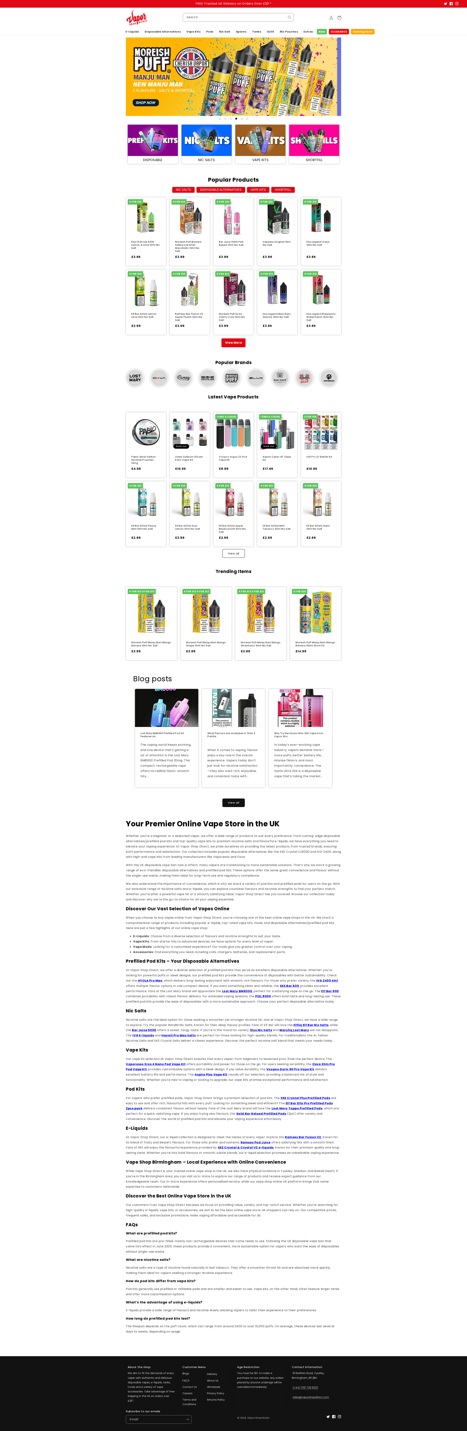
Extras (308, 31)
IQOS (270, 31)
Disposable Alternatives (163, 31)
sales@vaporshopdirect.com (311, 1397)
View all (233, 553)
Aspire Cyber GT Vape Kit (277, 458)
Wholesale (213, 1387)
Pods (209, 31)
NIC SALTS (183, 189)
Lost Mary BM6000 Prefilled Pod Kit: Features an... (162, 735)
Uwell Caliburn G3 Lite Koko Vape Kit (189, 458)
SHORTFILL (283, 189)
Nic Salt (224, 31)
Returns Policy (216, 1400)
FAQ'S (186, 1380)
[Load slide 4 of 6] (236, 118)
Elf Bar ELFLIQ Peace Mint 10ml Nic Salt (143, 527)
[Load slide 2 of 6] (225, 118)
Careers (187, 1393)
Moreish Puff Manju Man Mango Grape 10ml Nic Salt (206, 644)
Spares (241, 31)
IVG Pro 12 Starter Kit (319, 456)
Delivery (212, 1374)
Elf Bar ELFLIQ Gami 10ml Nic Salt (318, 527)
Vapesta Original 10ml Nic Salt (277, 243)
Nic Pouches (289, 31)
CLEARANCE (339, 31)
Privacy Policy (215, 1393)
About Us (212, 1380)
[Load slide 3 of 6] (231, 118)
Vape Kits (193, 31)
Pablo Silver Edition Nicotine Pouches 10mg (143, 460)
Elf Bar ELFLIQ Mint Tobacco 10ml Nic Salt (277, 527)
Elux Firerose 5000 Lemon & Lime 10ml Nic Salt (145, 245)
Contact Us (189, 1387)
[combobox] (238, 17)
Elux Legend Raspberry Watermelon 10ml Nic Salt (321, 317)
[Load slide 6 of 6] (247, 118)
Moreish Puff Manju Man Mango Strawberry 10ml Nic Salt (261, 644)
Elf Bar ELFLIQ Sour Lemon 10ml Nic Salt (187, 527)
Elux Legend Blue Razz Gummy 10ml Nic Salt (277, 316)
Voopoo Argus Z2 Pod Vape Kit (233, 458)
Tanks (256, 31)
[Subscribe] (187, 1419)
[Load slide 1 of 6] (220, 118)
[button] (132, 31)
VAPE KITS (258, 189)
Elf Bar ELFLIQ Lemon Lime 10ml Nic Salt (144, 316)
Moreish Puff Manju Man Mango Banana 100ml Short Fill (315, 644)
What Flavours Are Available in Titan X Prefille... (231, 735)
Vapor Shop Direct (258, 1417)
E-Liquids (132, 31)
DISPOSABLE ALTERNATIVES (221, 189)
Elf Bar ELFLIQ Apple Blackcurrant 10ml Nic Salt (232, 529)
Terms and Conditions (189, 1402)
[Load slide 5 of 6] (241, 118)
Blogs (185, 1373)
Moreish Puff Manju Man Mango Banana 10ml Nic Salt (151, 644)
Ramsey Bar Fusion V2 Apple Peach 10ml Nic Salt (189, 317)
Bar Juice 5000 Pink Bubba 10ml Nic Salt (231, 243)
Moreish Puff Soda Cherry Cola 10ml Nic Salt (232, 317)
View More (233, 343)
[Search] (289, 17)
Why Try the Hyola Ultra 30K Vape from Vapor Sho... (298, 735)
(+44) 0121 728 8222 (305, 1387)
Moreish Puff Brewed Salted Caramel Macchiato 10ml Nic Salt (188, 246)
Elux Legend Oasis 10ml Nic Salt (317, 243)
